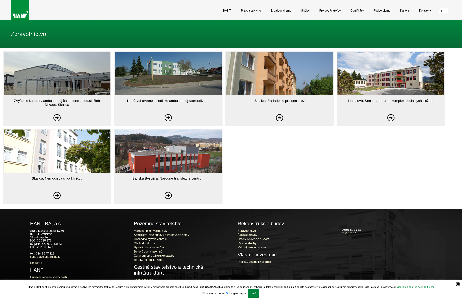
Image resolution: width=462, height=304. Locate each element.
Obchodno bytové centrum (150, 239)
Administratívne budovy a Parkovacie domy (161, 234)
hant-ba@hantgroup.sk (45, 256)
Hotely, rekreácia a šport (253, 239)
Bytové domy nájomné (148, 251)
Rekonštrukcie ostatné (252, 247)
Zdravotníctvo (247, 230)
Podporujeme (381, 10)
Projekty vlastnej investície (255, 261)
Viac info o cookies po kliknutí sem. (415, 287)
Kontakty (425, 10)
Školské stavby (247, 234)
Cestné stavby (247, 243)
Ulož (253, 293)
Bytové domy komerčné (149, 247)
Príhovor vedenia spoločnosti (48, 277)
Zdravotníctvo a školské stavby (154, 255)
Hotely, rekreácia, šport (149, 259)
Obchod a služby (144, 243)
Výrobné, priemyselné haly (150, 230)
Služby (305, 10)
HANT (227, 10)
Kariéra (404, 10)
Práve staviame (251, 10)
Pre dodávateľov (330, 10)
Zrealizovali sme (281, 10)
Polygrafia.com (349, 232)
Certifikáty (357, 10)
